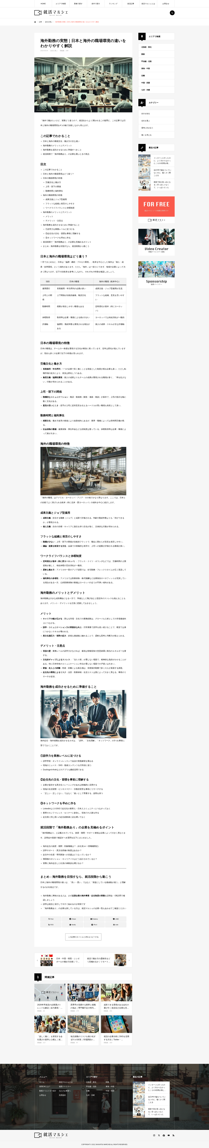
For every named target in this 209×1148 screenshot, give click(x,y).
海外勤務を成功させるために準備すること (61, 225)
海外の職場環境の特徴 (52, 195)
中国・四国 (145, 83)
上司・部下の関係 (53, 187)
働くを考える (146, 135)
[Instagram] (154, 1135)
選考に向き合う (147, 128)
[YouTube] (168, 1135)
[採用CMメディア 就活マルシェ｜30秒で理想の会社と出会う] (51, 13)
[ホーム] (35, 22)
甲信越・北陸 (146, 61)
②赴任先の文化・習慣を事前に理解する (62, 233)
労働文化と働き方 (53, 182)
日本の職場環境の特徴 (52, 178)
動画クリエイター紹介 (47, 1091)
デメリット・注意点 (54, 221)
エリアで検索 (61, 4)
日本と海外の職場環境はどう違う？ (58, 174)
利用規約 (62, 1095)
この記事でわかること (52, 170)
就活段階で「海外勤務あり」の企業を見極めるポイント (67, 242)
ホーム (41, 1082)
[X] (159, 1135)
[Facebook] (164, 1135)
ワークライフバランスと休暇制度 (60, 208)
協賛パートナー (65, 1086)
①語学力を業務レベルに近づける (60, 229)
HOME (43, 4)
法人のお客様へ (65, 1091)
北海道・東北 (146, 47)
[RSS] (173, 1135)
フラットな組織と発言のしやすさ (60, 204)
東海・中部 (145, 68)
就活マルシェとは (148, 4)
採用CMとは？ (44, 1086)
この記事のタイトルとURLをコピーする (83, 937)
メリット (49, 216)
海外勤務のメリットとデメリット (57, 212)
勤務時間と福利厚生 (54, 191)
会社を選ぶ (54, 51)
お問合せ (165, 4)
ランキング (113, 4)
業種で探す (78, 4)
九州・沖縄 (145, 90)
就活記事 (130, 4)
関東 (143, 54)
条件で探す (96, 4)
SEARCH (172, 12)
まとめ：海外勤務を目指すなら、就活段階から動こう (66, 246)
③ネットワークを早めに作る (58, 238)
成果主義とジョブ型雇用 (56, 199)
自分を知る (145, 114)
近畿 (143, 76)
